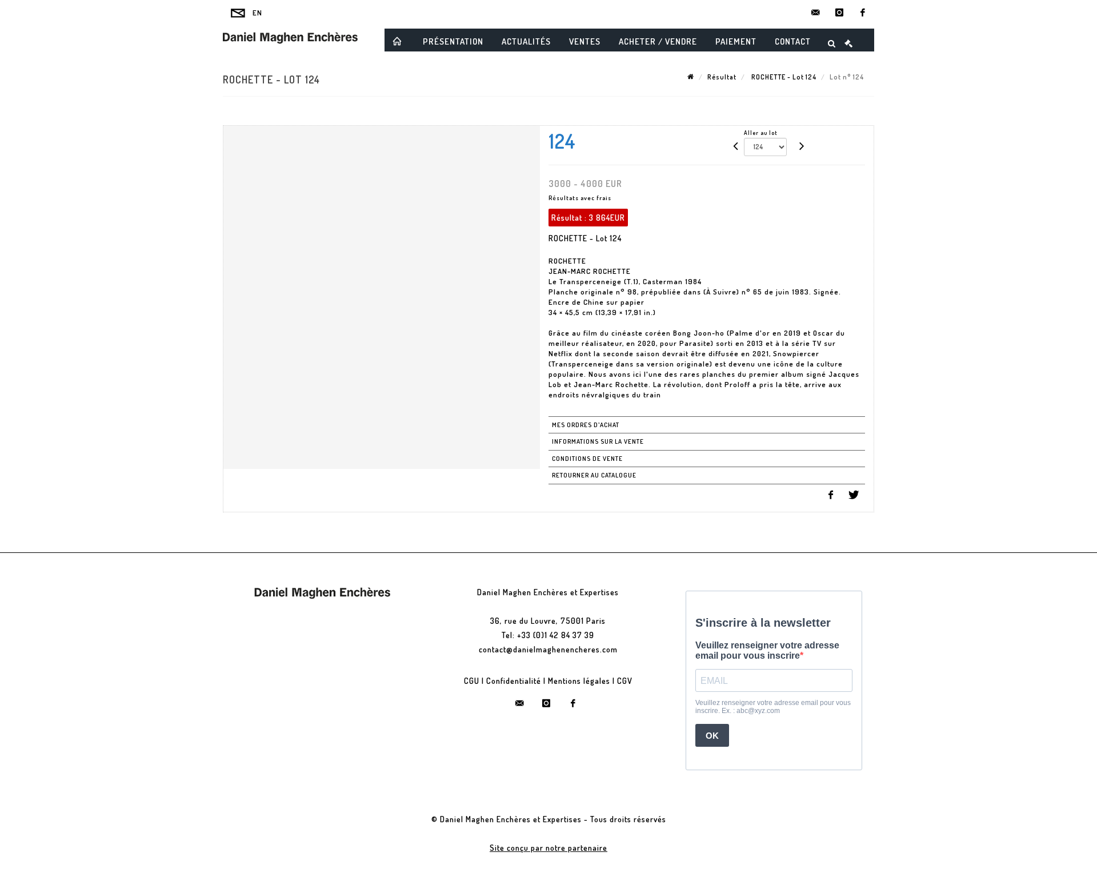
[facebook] (862, 12)
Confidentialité (513, 681)
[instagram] (839, 12)
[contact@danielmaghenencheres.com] (815, 12)
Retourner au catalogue (594, 475)
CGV (624, 681)
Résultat (721, 77)
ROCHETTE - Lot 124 (783, 77)
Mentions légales (579, 681)
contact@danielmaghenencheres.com (548, 649)
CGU (471, 681)
